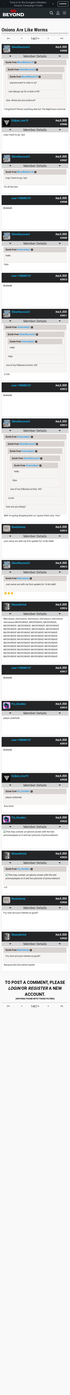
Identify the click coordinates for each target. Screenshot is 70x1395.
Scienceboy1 (23, 249)
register (38, 988)
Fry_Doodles (23, 791)
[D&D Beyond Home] (13, 12)
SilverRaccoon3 (27, 69)
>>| (61, 38)
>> (35, 62)
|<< (8, 38)
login (14, 988)
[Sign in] (58, 13)
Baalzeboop (23, 578)
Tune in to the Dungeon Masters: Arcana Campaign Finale (28, 4)
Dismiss (63, 4)
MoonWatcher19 (25, 62)
